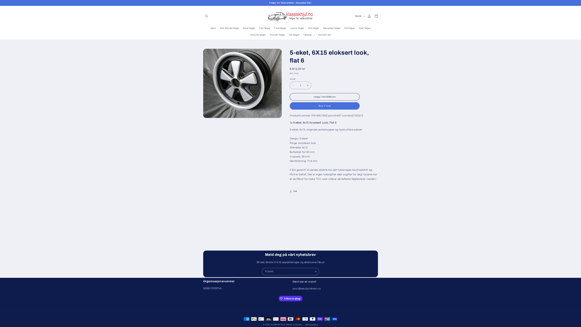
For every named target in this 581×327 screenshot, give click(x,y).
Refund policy (311, 325)
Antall (293, 79)
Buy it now (324, 106)
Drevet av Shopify (294, 324)
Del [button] (295, 191)
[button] (206, 16)
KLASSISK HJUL (278, 324)
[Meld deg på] (315, 271)
